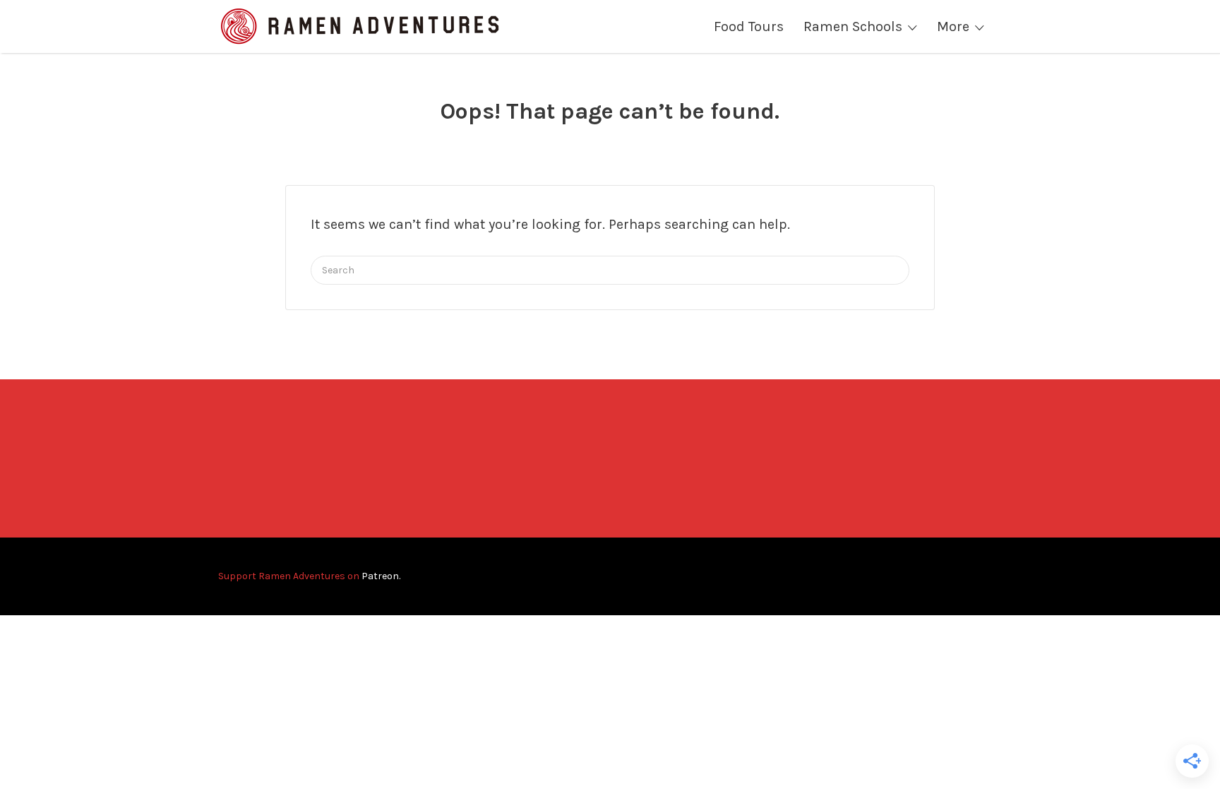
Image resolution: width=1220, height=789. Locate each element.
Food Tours (749, 26)
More (953, 26)
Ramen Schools (852, 26)
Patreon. (380, 576)
